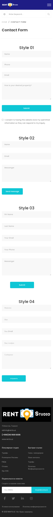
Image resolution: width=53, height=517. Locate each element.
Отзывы (5, 466)
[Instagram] (31, 498)
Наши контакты (34, 457)
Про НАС (5, 471)
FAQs (4, 462)
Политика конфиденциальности (34, 506)
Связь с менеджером (35, 453)
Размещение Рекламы (10, 457)
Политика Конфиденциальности (36, 467)
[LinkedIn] (22, 498)
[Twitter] (13, 498)
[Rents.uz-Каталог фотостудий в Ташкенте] (10, 4)
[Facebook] (5, 498)
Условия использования (10, 506)
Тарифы (5, 453)
